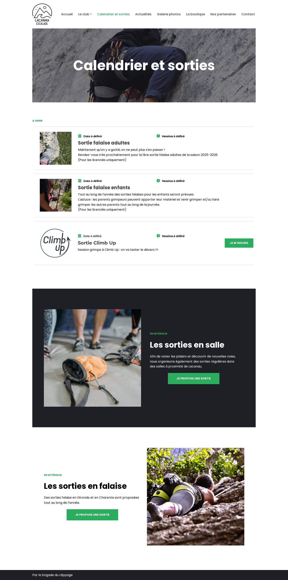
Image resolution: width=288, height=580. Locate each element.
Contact (248, 14)
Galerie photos (169, 14)
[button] (91, 14)
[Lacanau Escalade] (42, 14)
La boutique (195, 14)
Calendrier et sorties (113, 14)
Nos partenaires (223, 14)
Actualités (143, 14)
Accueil (67, 14)
